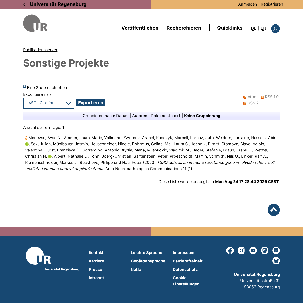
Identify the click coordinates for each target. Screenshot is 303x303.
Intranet (96, 277)
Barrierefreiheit (188, 261)
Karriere (96, 261)
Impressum (183, 252)
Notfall (137, 269)
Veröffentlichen (140, 28)
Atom (253, 96)
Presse (95, 269)
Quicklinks (229, 28)
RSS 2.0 (255, 103)
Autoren (139, 115)
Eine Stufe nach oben (47, 87)
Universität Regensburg (58, 4)
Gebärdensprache (148, 261)
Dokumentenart (166, 115)
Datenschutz (185, 269)
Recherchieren (184, 28)
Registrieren (272, 4)
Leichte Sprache (146, 252)
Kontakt (96, 252)
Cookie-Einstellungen (186, 280)
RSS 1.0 (272, 96)
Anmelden (247, 4)
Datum (122, 115)
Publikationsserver (40, 49)
